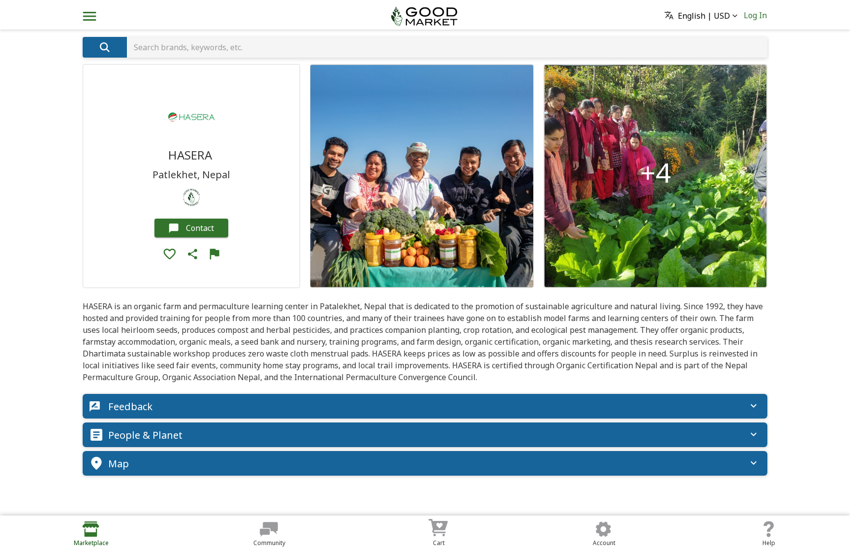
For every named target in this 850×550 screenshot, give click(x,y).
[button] (704, 16)
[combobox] (447, 47)
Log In (755, 15)
